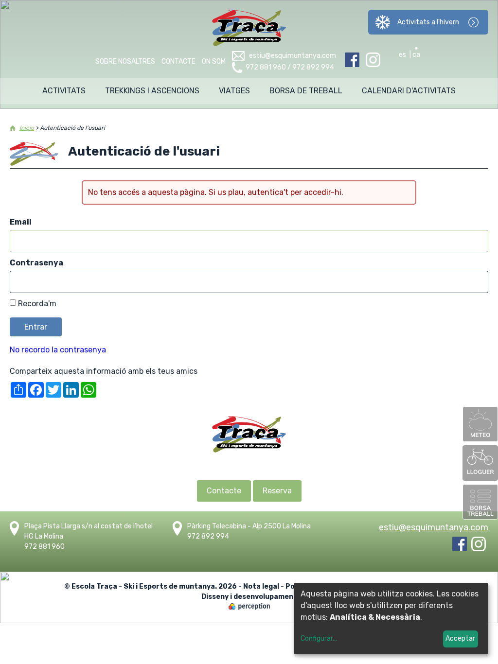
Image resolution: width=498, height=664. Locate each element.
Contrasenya (36, 262)
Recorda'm (37, 303)
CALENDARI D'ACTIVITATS (409, 90)
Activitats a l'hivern (428, 22)
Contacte (178, 61)
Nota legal (261, 586)
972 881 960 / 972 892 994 (290, 67)
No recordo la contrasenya (58, 349)
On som (214, 61)
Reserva (277, 490)
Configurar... (319, 638)
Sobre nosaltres (125, 61)
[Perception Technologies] (249, 607)
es (402, 55)
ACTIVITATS (64, 90)
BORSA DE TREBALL (305, 90)
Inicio (26, 127)
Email (21, 222)
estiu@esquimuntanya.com (292, 56)
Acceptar (460, 638)
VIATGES (234, 90)
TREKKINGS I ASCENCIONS (152, 90)
